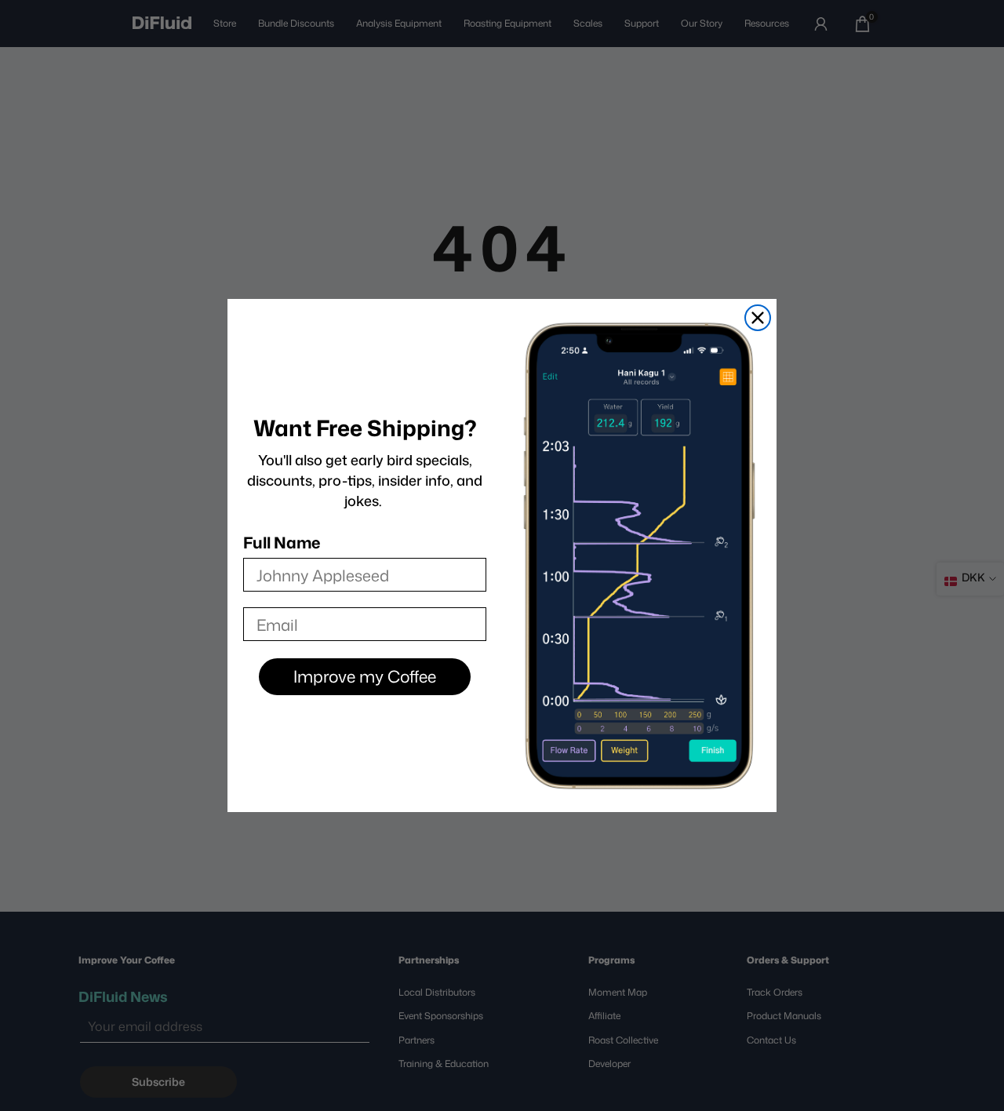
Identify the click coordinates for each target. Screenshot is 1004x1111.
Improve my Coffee (364, 676)
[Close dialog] (757, 317)
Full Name (281, 542)
